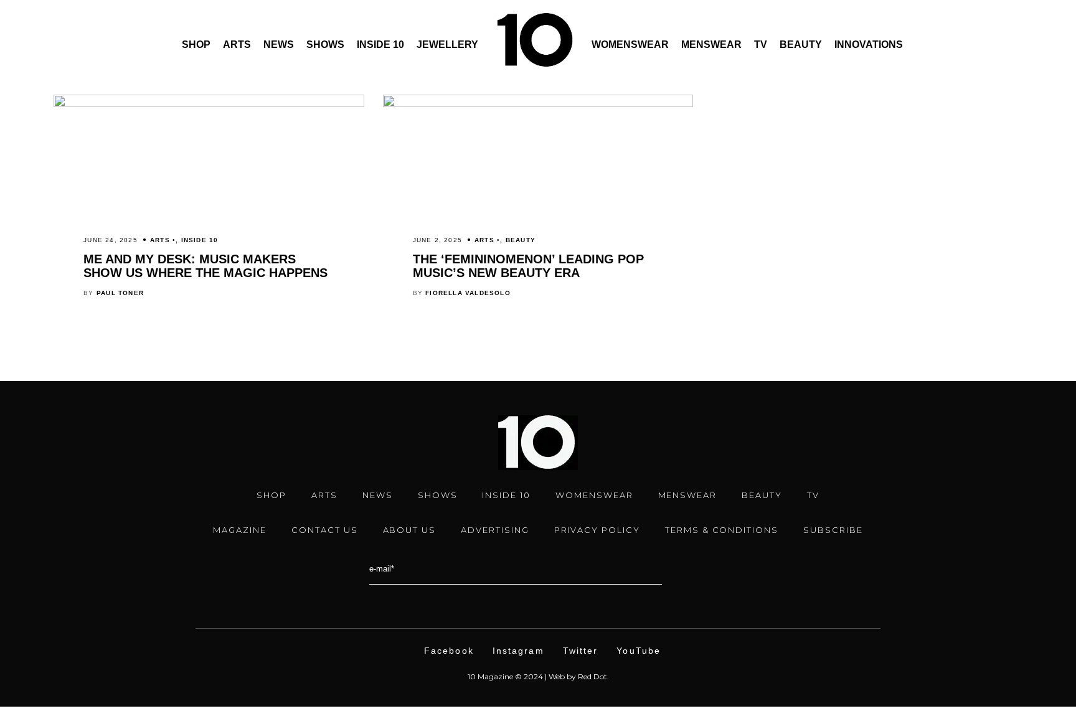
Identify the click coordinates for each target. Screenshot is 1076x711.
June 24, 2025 (110, 240)
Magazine (240, 530)
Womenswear (630, 44)
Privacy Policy (597, 530)
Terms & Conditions (721, 530)
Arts (237, 44)
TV (760, 44)
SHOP (271, 495)
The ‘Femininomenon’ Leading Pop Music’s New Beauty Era (528, 266)
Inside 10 (380, 44)
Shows (325, 44)
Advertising (495, 530)
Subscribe (833, 530)
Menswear (711, 44)
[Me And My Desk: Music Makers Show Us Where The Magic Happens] (209, 104)
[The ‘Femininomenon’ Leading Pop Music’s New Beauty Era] (538, 104)
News (278, 44)
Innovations (868, 44)
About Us (410, 530)
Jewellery (447, 44)
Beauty (801, 44)
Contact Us (324, 530)
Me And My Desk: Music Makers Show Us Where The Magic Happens (205, 266)
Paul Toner (120, 293)
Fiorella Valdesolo (468, 293)
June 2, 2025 (437, 240)
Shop (196, 44)
